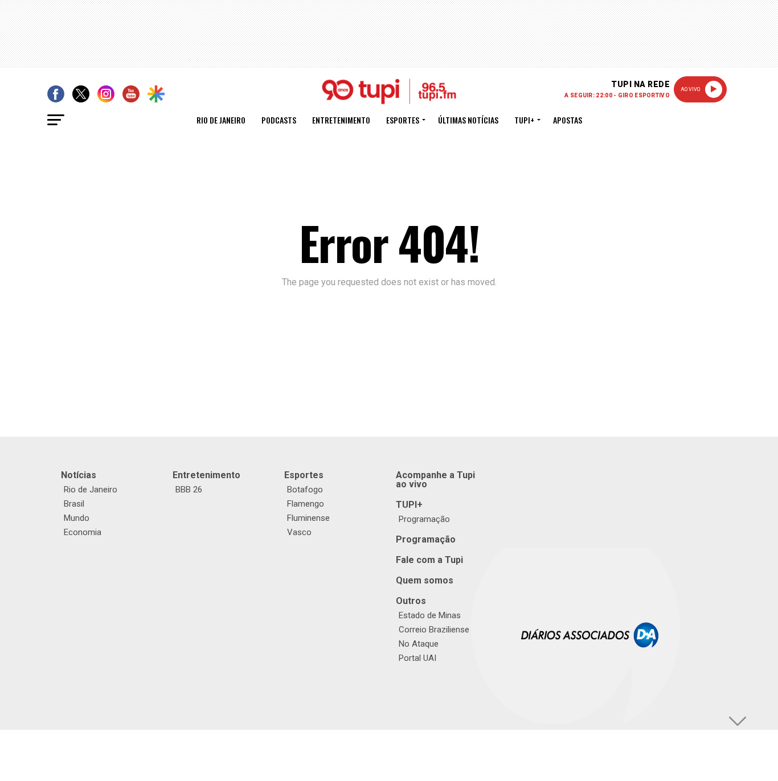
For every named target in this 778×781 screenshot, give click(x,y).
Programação (424, 519)
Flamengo (305, 504)
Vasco (299, 532)
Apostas (567, 120)
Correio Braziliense (434, 629)
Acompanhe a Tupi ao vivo (435, 480)
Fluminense (308, 518)
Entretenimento (341, 120)
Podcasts (278, 120)
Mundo (76, 518)
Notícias (78, 475)
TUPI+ (409, 504)
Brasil (74, 504)
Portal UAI (417, 658)
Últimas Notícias (468, 120)
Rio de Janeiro (220, 120)
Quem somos (424, 580)
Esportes (402, 120)
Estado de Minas (430, 615)
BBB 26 (188, 489)
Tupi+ (524, 120)
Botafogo (305, 489)
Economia (82, 532)
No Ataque (419, 644)
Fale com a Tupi (429, 559)
